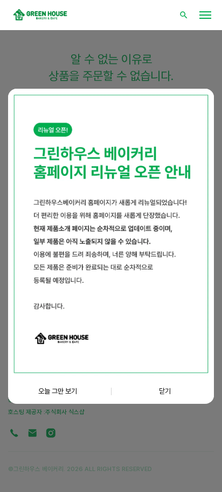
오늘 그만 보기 (57, 391)
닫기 (165, 391)
